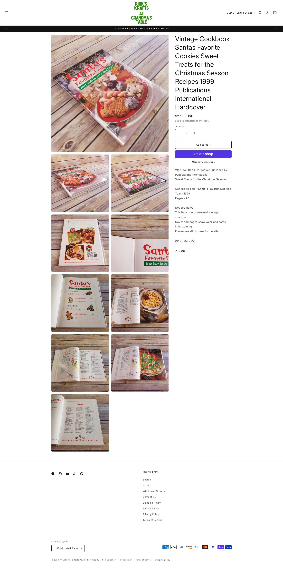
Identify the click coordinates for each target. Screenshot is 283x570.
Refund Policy (151, 508)
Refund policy (109, 560)
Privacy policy (125, 560)
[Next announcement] (276, 29)
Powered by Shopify (89, 560)
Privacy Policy (151, 514)
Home (146, 485)
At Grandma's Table (70, 560)
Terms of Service (152, 520)
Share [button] (182, 250)
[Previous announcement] (6, 29)
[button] (6, 12)
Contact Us (149, 496)
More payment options (203, 162)
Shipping (179, 121)
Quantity (179, 126)
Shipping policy (162, 560)
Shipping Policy (152, 502)
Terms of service (144, 560)
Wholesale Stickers (154, 491)
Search (147, 479)
